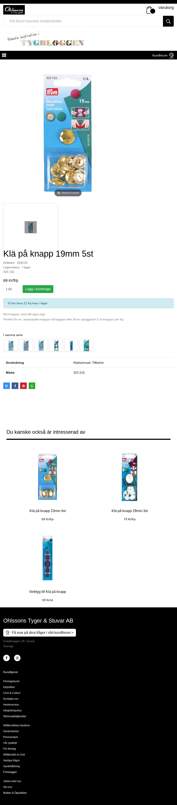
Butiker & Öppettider (15, 792)
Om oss (7, 787)
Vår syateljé (10, 742)
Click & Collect (11, 693)
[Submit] (168, 21)
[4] (17, 658)
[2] (6, 658)
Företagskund (11, 681)
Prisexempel (10, 737)
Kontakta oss (10, 698)
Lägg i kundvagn (38, 289)
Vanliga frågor (11, 760)
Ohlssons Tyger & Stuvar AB (38, 620)
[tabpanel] (47, 482)
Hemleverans (11, 704)
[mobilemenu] (3, 56)
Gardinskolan (11, 731)
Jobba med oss (12, 781)
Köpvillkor (9, 687)
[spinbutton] (11, 289)
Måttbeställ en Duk (14, 754)
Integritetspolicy (12, 710)
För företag (9, 748)
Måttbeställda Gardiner (16, 725)
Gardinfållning (11, 766)
